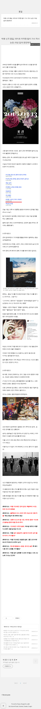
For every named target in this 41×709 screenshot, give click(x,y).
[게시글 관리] (11, 618)
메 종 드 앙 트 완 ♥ (10, 660)
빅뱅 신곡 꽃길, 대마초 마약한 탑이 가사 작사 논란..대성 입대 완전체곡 (20, 19)
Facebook (21, 706)
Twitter (16, 706)
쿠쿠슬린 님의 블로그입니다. (11, 662)
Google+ (30, 706)
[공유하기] (8, 618)
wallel (28, 704)
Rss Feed (11, 706)
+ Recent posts (5, 695)
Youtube (26, 706)
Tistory (18, 704)
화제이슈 (6, 626)
